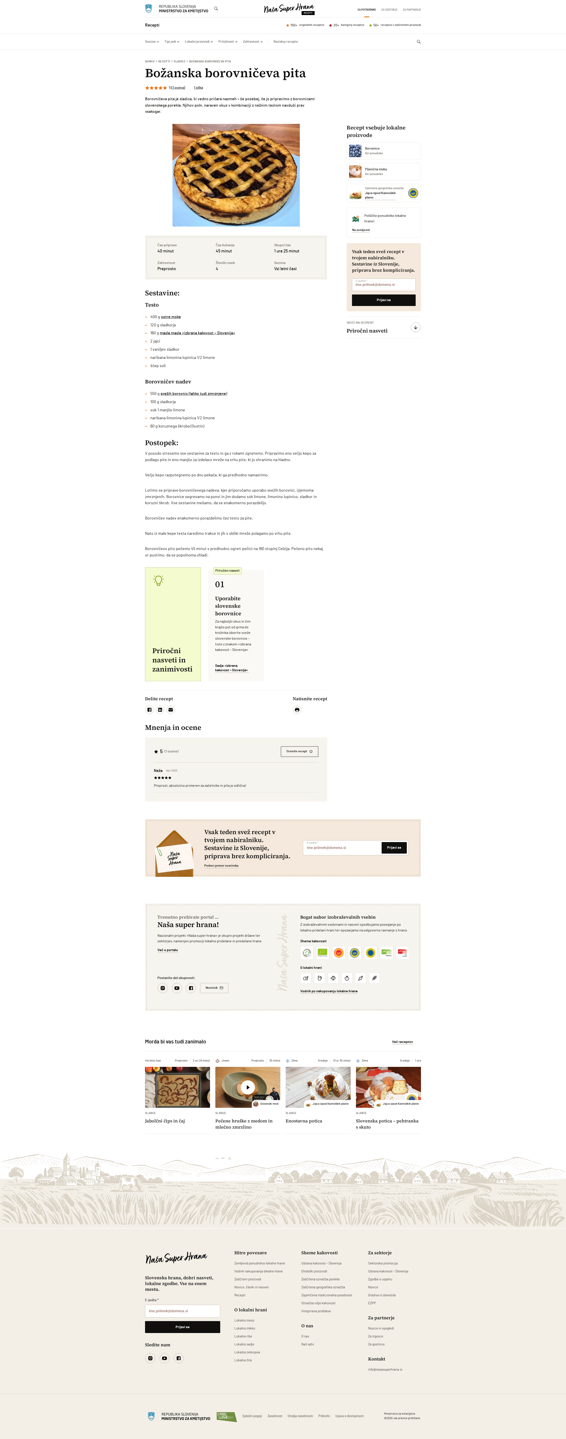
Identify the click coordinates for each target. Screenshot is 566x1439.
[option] (236, 175)
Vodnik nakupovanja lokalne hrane (258, 1271)
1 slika (198, 87)
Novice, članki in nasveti (251, 1287)
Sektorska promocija (383, 1263)
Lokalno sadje (244, 1344)
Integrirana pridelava (316, 1311)
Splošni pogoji (252, 1416)
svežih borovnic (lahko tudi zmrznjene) (194, 394)
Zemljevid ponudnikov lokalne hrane (259, 1263)
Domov (150, 61)
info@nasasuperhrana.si (385, 1369)
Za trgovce (375, 1336)
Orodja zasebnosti (300, 1416)
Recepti (164, 61)
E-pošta (361, 281)
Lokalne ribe (243, 1336)
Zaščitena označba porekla (320, 1279)
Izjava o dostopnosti (349, 1416)
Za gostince (376, 1344)
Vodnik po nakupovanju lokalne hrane (329, 991)
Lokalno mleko (244, 1328)
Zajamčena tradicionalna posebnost (326, 1295)
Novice (373, 1287)
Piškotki (324, 1416)
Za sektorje (389, 9)
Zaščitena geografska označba (323, 1287)
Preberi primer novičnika (221, 865)
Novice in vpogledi (381, 1328)
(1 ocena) (178, 87)
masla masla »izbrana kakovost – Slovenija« (197, 333)
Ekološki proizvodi (314, 1271)
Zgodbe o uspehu (380, 1279)
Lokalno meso (244, 1320)
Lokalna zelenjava (247, 1352)
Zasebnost (275, 1416)
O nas (305, 1336)
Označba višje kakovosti (318, 1303)
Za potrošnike (367, 9)
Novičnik (212, 987)
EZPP (372, 1303)
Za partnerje (412, 9)
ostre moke (171, 317)
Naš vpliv (307, 1344)
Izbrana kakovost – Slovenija (321, 1263)
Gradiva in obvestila (382, 1295)
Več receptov (402, 1042)
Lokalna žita (243, 1360)
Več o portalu (167, 950)
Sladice (179, 61)
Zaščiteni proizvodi (247, 1279)
